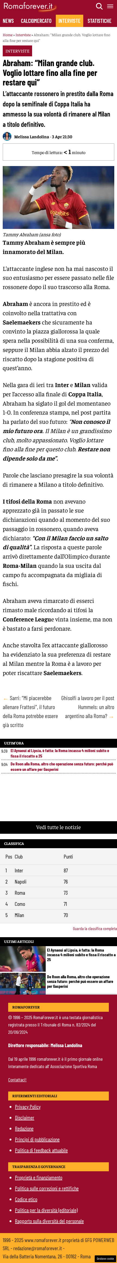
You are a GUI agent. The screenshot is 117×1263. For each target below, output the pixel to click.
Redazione (24, 1128)
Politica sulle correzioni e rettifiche (47, 1188)
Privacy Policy (28, 1106)
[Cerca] (99, 6)
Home (8, 34)
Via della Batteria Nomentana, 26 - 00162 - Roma (47, 1256)
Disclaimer (24, 1117)
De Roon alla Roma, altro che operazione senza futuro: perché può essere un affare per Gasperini (62, 766)
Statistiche (100, 20)
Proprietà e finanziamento (38, 1177)
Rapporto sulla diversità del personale (49, 1221)
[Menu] (110, 6)
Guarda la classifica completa (95, 928)
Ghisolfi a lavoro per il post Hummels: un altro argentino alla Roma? (87, 706)
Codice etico (26, 1199)
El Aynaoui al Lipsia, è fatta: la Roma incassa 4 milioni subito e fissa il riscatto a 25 (60, 753)
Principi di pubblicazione (37, 1139)
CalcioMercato (36, 20)
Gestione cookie (105, 1258)
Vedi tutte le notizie (58, 826)
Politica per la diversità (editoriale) (46, 1210)
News (8, 20)
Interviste (70, 20)
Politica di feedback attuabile (41, 1150)
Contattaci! (17, 1080)
